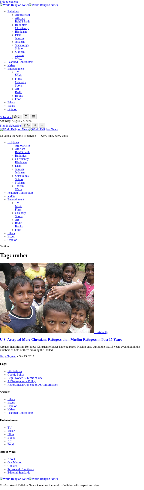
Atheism (20, 18)
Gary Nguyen (8, 356)
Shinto (19, 48)
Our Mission (15, 462)
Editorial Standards (19, 472)
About (11, 459)
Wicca (18, 58)
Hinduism (21, 31)
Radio (18, 92)
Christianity (22, 28)
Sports (18, 85)
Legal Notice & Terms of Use (25, 377)
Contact (12, 465)
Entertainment (16, 68)
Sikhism (20, 51)
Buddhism (21, 24)
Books (19, 95)
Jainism (19, 38)
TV (17, 72)
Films (18, 78)
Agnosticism (22, 14)
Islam (18, 35)
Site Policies (15, 371)
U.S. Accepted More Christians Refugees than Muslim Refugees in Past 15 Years (61, 339)
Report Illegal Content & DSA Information (33, 384)
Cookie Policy (16, 374)
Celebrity (20, 82)
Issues (11, 105)
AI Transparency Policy (22, 381)
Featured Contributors (20, 61)
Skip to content (9, 1)
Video (11, 65)
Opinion (12, 109)
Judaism (20, 41)
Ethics (11, 102)
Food (18, 99)
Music (18, 75)
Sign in (4, 125)
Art (17, 88)
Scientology (22, 45)
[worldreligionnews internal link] (29, 5)
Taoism (19, 55)
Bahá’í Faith (22, 21)
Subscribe (6, 117)
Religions (13, 11)
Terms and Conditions (21, 469)
